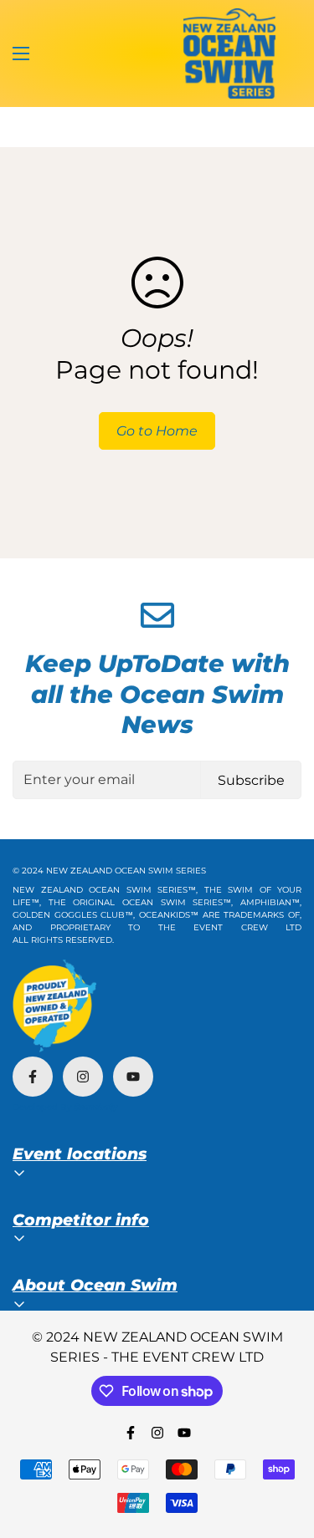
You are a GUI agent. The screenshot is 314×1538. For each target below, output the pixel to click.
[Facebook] (33, 1077)
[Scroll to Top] (284, 1449)
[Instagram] (83, 1077)
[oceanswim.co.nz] (229, 53)
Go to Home (157, 431)
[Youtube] (133, 1077)
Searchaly (95, 1107)
